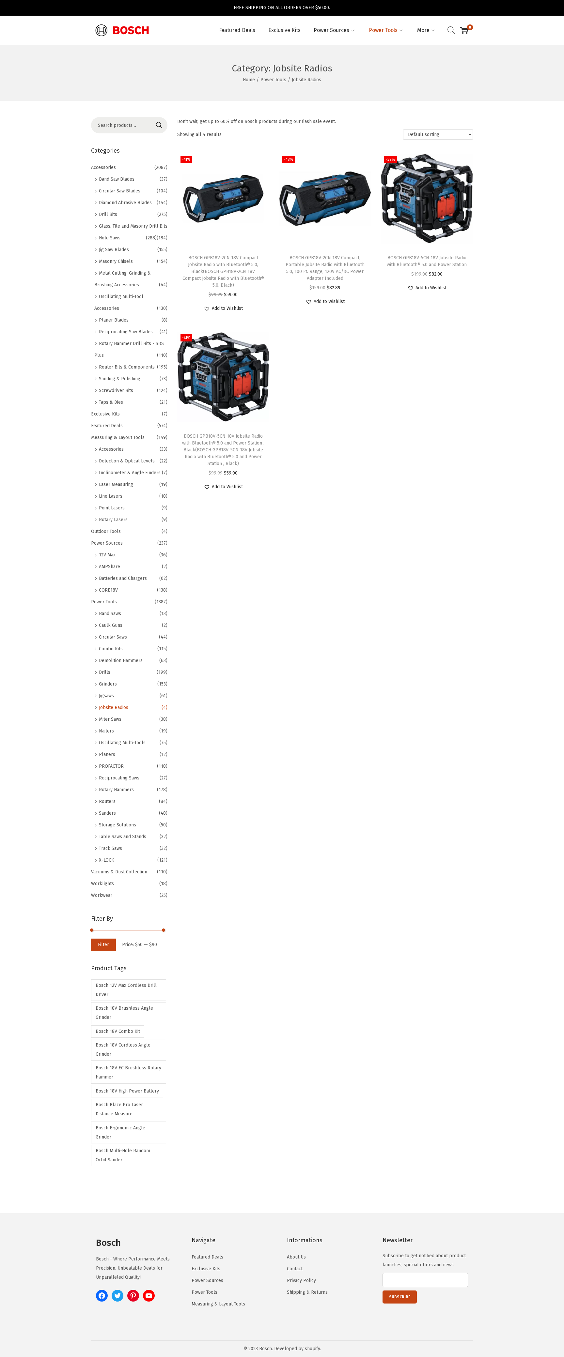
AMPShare (109, 566)
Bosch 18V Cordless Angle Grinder (123, 1049)
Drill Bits (108, 214)
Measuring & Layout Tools (118, 437)
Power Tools (273, 80)
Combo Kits (111, 649)
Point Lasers (112, 508)
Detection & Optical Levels (127, 461)
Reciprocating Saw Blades (126, 332)
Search (159, 125)
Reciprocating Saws (119, 778)
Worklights (102, 883)
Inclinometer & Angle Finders (130, 472)
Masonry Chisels (116, 261)
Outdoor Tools (106, 531)
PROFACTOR (111, 766)
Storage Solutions (117, 825)
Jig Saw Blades (114, 249)
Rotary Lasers (113, 519)
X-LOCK (106, 860)
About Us (296, 1257)
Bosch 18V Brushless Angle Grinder (124, 1012)
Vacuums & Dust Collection (119, 872)
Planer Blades (114, 320)
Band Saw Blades (116, 179)
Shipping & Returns (307, 1292)
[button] (223, 308)
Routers (107, 801)
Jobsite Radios (113, 707)
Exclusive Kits (105, 414)
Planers (107, 754)
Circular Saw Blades (119, 191)
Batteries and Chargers (123, 578)
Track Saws (110, 848)
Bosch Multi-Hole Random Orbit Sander (123, 1155)
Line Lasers (110, 496)
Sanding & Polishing (119, 379)
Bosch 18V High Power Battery (127, 1091)
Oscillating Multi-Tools (122, 743)
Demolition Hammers (121, 660)
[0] (464, 30)
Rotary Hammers (116, 789)
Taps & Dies (111, 402)
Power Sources (107, 543)
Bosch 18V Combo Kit (118, 1031)
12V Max (107, 555)
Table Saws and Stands (122, 836)
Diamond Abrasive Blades (125, 202)
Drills (104, 672)
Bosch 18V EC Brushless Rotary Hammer (128, 1072)
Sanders (107, 813)
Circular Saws (113, 637)
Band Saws (110, 613)
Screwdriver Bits (116, 390)
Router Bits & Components (127, 367)
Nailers (106, 731)
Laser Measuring (116, 484)
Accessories (103, 167)
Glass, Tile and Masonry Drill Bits (133, 226)
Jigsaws (106, 696)
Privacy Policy (301, 1280)
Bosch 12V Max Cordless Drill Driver (126, 990)
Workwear (101, 895)
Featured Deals (107, 426)
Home (249, 80)
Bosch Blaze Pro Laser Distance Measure (119, 1109)
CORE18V (108, 590)
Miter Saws (110, 719)
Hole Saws (109, 238)
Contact (295, 1269)
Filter (103, 944)
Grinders (108, 684)
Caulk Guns (110, 625)
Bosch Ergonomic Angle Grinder (120, 1132)
